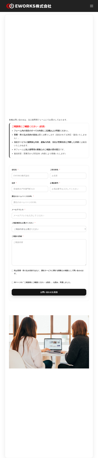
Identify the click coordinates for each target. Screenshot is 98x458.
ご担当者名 (54, 170)
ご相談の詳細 (17, 236)
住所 (13, 183)
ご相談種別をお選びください (23, 223)
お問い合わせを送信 (49, 292)
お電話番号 (54, 183)
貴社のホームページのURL (22, 196)
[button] (91, 6)
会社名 (14, 170)
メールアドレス (18, 210)
